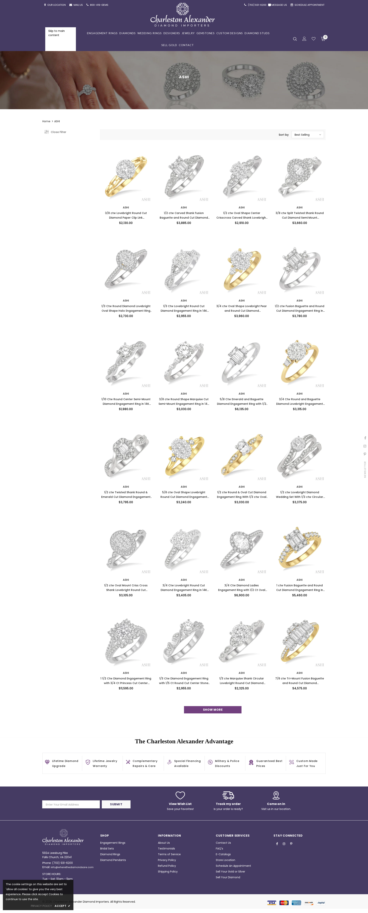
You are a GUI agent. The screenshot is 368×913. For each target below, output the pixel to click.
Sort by (284, 135)
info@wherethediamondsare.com (72, 867)
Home (46, 121)
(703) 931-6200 (62, 863)
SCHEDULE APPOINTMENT (310, 5)
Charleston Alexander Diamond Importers (81, 902)
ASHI (57, 121)
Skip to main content (56, 33)
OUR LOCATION (56, 5)
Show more (213, 710)
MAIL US (78, 5)
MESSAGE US (280, 5)
